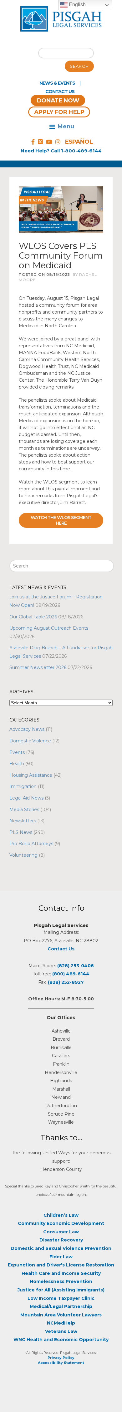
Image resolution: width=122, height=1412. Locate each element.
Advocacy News (26, 729)
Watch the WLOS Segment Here (61, 520)
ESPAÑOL (79, 141)
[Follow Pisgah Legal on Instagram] (58, 142)
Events (17, 752)
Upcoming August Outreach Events (48, 628)
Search (79, 66)
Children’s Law (61, 1215)
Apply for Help (59, 112)
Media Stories (24, 809)
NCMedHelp (61, 1323)
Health (16, 763)
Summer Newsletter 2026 (37, 667)
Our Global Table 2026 (33, 617)
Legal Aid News (26, 798)
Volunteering (23, 855)
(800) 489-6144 (70, 974)
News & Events (57, 83)
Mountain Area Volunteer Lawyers (61, 1315)
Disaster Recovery (61, 1240)
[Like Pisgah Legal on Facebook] (33, 142)
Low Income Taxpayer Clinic (61, 1298)
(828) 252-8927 (66, 982)
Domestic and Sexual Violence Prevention (61, 1248)
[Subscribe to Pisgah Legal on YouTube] (49, 142)
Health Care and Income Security (61, 1273)
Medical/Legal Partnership (61, 1306)
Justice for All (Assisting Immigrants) (61, 1290)
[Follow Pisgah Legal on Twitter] (40, 142)
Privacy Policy (61, 1357)
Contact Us (59, 91)
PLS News (20, 832)
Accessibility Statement (61, 1362)
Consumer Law (61, 1232)
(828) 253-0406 (75, 966)
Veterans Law (61, 1331)
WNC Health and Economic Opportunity (61, 1339)
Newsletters (22, 821)
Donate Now (58, 100)
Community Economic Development (61, 1223)
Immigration (23, 786)
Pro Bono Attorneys (31, 843)
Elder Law (61, 1257)
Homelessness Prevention (61, 1281)
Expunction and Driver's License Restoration (61, 1265)
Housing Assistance (30, 775)
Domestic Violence (30, 741)
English (77, 4)
